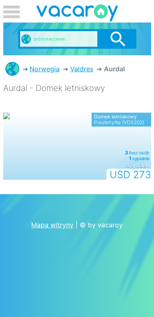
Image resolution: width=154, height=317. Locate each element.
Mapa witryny (52, 225)
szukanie (117, 39)
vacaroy (77, 14)
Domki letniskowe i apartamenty (12, 69)
